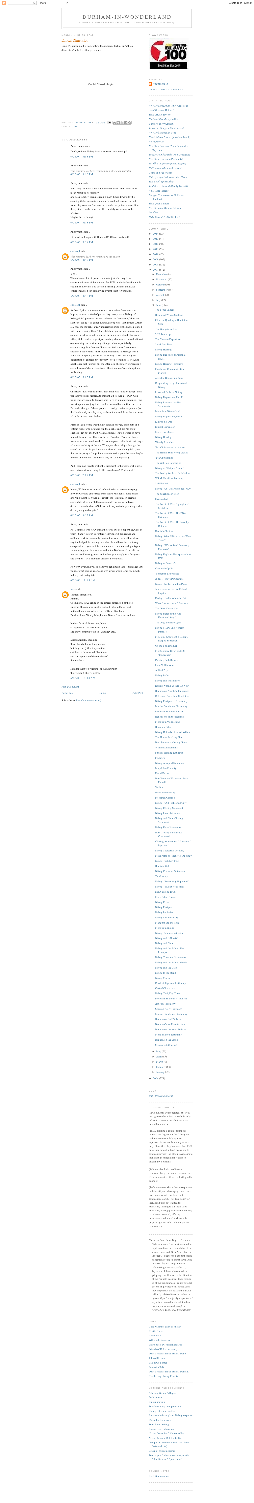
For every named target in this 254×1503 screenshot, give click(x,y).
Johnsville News (157, 1358)
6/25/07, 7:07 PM (81, 475)
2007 (156, 269)
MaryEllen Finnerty (165, 768)
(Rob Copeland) (169, 154)
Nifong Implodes (164, 912)
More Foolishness (164, 432)
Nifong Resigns (163, 907)
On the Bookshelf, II (166, 645)
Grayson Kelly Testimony (169, 1009)
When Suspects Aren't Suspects (171, 603)
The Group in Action (166, 329)
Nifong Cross (162, 902)
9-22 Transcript (163, 334)
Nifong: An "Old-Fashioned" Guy (173, 488)
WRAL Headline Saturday (169, 478)
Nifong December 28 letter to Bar (166, 1433)
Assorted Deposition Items (169, 378)
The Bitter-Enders (164, 309)
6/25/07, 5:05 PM (81, 377)
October (160, 284)
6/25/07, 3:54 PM (81, 242)
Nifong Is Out (162, 675)
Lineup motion (157, 1402)
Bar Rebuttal (162, 866)
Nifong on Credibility (166, 917)
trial (75, 127)
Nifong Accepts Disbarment (170, 763)
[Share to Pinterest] (130, 123)
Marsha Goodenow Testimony (171, 706)
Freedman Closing (165, 797)
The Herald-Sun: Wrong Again (171, 452)
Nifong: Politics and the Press (171, 584)
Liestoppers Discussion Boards (165, 1344)
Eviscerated (161, 499)
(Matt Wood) (168, 177)
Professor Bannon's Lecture (169, 711)
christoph (75, 251)
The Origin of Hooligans (168, 622)
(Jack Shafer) (159, 203)
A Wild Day (161, 670)
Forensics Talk (156, 1367)
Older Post (137, 693)
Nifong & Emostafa (165, 563)
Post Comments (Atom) (88, 700)
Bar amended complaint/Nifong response (170, 1415)
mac (72, 589)
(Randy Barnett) (168, 186)
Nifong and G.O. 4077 (167, 938)
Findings (160, 758)
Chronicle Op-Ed (164, 568)
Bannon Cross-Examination (170, 1024)
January (160, 1072)
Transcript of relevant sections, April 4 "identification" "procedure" (169, 1457)
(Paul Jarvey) (166, 128)
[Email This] (114, 123)
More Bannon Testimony (168, 1034)
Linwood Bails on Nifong (168, 392)
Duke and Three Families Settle (172, 696)
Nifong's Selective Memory (169, 850)
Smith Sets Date (163, 344)
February (161, 1067)
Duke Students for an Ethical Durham (169, 1371)
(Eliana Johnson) (165, 208)
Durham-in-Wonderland (127, 16)
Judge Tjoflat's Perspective (169, 578)
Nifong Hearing (163, 349)
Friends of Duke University (163, 1349)
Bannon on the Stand (166, 1039)
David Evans (162, 773)
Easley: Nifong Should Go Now (172, 685)
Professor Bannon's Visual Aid (171, 998)
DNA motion (156, 1397)
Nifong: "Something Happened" (172, 881)
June (159, 305)
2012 (156, 244)
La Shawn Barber (158, 1362)
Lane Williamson (164, 665)
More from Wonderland (167, 411)
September (162, 289)
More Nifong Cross (165, 897)
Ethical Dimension (165, 426)
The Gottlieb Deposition (168, 463)
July (158, 300)
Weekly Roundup (164, 442)
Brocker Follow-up (165, 792)
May (159, 1051)
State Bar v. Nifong (159, 1424)
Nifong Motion (163, 978)
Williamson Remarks (166, 747)
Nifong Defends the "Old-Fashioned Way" (168, 615)
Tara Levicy (161, 876)
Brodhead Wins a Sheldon (169, 315)
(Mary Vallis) (163, 119)
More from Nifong (164, 927)
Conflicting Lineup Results (163, 1376)
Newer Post (67, 693)
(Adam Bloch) (169, 137)
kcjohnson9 (161, 84)
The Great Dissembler (166, 608)
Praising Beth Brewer (166, 660)
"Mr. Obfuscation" (164, 457)
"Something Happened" (167, 573)
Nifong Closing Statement (169, 808)
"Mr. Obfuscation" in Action (170, 447)
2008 (156, 264)
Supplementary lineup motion (165, 1406)
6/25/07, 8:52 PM (81, 515)
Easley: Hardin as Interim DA (170, 598)
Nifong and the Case (166, 967)
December (161, 274)
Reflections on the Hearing (169, 716)
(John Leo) (162, 132)
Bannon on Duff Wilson (168, 1019)
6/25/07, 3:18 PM (81, 222)
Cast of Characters (165, 988)
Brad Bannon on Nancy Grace (171, 742)
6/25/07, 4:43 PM (81, 259)
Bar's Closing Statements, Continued (168, 834)
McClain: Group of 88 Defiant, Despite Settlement (171, 638)
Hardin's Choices (164, 531)
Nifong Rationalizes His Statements (168, 404)
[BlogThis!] (118, 123)
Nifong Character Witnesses (170, 871)
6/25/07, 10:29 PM (82, 580)
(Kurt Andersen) (168, 105)
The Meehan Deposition (168, 339)
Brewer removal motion (161, 1429)
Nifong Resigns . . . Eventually (171, 701)
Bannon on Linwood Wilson (170, 1029)
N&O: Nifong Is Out (165, 891)
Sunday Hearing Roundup (169, 752)
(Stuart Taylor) (159, 114)
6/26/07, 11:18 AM (82, 678)
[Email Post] (109, 122)
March (160, 1061)
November (162, 279)
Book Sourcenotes (158, 1476)
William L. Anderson (160, 1340)
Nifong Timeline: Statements (170, 957)
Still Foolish (161, 483)
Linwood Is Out (163, 421)
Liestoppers (155, 1335)
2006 (156, 1078)
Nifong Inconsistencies (167, 813)
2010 (156, 254)
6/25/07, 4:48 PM (81, 296)
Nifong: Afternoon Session (169, 933)
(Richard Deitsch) (161, 110)
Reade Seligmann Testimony (170, 983)
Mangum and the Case (167, 922)
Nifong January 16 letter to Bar (165, 1438)
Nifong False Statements (168, 827)
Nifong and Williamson (167, 680)
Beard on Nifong (164, 727)
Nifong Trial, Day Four (167, 861)
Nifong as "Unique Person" (169, 468)
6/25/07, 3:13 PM (81, 174)
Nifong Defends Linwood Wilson (172, 732)
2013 (156, 238)
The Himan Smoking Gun (169, 737)
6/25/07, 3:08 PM (81, 156)
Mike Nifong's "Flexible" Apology (173, 855)
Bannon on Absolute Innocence (172, 691)
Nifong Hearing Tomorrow (169, 363)
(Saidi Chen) (164, 217)
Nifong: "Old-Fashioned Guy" (171, 802)
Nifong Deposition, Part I (168, 416)
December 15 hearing (160, 1420)
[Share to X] (122, 123)
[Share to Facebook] (126, 123)
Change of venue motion (162, 1411)
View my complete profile (166, 90)
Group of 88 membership (162, 1450)
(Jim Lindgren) (167, 163)
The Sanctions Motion (167, 493)
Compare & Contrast (166, 1045)
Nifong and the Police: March (171, 962)
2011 (156, 249)
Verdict (159, 787)
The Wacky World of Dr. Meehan (172, 473)
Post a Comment (70, 686)
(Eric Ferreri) (158, 190)
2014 (156, 233)
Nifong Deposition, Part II (169, 397)
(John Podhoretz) (166, 159)
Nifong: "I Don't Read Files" (170, 886)
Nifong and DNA (164, 943)
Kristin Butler (156, 1331)
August (160, 295)
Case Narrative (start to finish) (165, 1326)
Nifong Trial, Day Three (167, 993)
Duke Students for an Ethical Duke (167, 1353)
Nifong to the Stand (165, 972)
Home (102, 693)
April (159, 1056)
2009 (156, 259)
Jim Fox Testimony (165, 1003)
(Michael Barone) (165, 168)
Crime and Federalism (160, 172)
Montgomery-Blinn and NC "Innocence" (170, 653)
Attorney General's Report (163, 1393)
